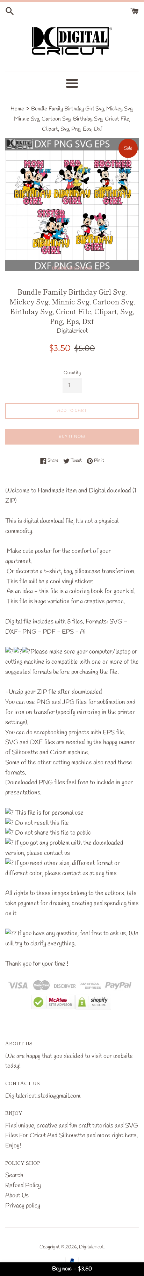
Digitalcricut (91, 1247)
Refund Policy (23, 1185)
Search (14, 1175)
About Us (17, 1195)
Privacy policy (22, 1206)
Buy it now (72, 436)
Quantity (72, 373)
